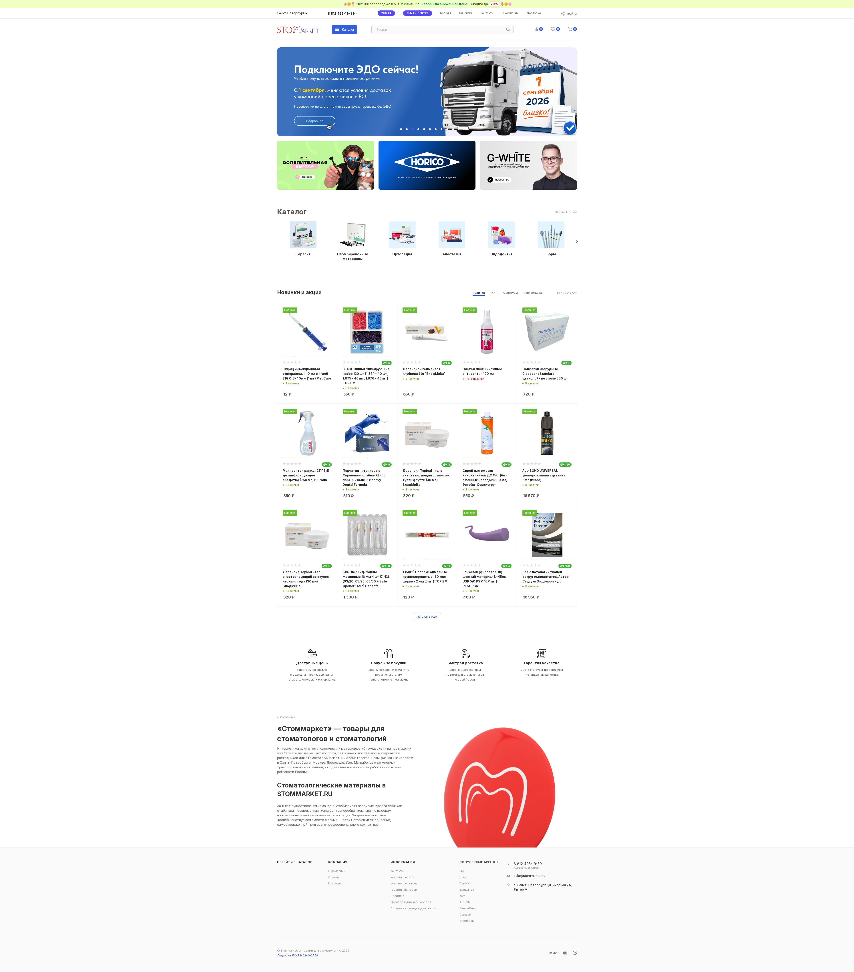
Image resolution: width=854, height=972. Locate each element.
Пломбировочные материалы (352, 256)
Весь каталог (567, 293)
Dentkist (465, 883)
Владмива (466, 889)
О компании (336, 871)
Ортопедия (402, 254)
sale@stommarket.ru (529, 876)
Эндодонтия (501, 254)
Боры (551, 254)
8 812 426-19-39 (341, 13)
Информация (403, 862)
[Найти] (508, 29)
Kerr (462, 896)
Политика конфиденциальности (413, 908)
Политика (397, 896)
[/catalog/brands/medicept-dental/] (325, 165)
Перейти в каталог (294, 862)
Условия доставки (404, 883)
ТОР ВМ (465, 902)
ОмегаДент (467, 908)
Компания (337, 862)
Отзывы (333, 877)
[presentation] (576, 241)
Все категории (566, 212)
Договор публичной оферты (411, 902)
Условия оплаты (402, 877)
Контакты (334, 883)
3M (461, 871)
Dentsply (465, 914)
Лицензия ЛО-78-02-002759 (297, 955)
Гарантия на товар (404, 889)
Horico (464, 877)
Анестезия (451, 254)
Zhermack (466, 920)
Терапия (303, 254)
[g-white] (528, 165)
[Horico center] (427, 165)
